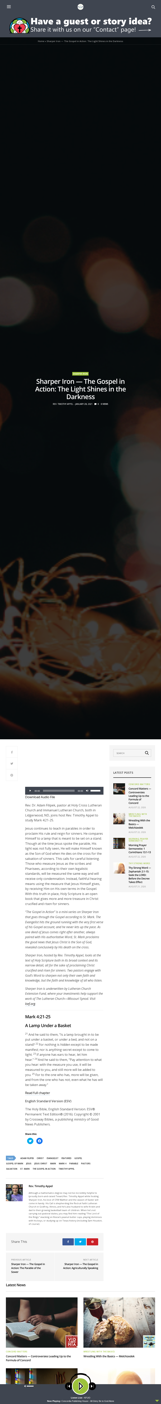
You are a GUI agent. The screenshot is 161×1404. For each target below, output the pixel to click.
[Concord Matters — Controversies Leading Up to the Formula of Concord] (119, 788)
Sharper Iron (80, 373)
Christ (40, 1158)
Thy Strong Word (139, 863)
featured (66, 1158)
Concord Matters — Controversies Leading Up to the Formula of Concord (140, 796)
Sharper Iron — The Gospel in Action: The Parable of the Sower (28, 1267)
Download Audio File (40, 797)
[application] (64, 791)
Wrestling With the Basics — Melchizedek (108, 1356)
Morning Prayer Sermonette (138, 840)
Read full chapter (37, 1093)
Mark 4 (62, 1163)
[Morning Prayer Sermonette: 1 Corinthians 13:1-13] (119, 843)
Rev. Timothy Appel (63, 404)
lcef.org (30, 1004)
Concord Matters (139, 784)
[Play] (30, 791)
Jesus (28, 1163)
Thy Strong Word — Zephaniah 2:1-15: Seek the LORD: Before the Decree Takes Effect (140, 875)
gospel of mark (14, 1163)
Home (41, 41)
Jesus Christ (40, 1163)
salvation (11, 1168)
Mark (53, 1163)
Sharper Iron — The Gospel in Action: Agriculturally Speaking (80, 1266)
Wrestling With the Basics (138, 815)
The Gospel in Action (44, 1168)
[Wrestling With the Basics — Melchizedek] (119, 818)
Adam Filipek (27, 1158)
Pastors (86, 1163)
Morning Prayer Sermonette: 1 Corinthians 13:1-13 (140, 848)
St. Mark (25, 1168)
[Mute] (87, 791)
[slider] (96, 790)
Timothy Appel (66, 1168)
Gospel (78, 1158)
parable (73, 1163)
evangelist (53, 1158)
